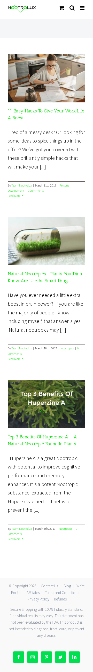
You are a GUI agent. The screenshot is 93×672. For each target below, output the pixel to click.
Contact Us (49, 585)
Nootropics (67, 348)
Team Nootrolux (21, 185)
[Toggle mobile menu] (82, 8)
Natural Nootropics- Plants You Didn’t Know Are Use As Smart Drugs (46, 240)
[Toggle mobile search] (72, 8)
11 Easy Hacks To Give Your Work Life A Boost (46, 78)
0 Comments (36, 190)
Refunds (60, 599)
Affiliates (33, 592)
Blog (67, 585)
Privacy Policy (38, 599)
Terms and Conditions (62, 592)
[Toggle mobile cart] (61, 8)
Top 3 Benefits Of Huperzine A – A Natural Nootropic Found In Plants (46, 404)
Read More (14, 196)
